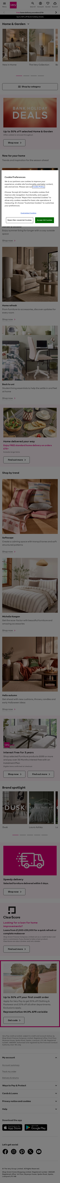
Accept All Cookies (44, 220)
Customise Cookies (28, 213)
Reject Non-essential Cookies (20, 220)
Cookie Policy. (39, 186)
